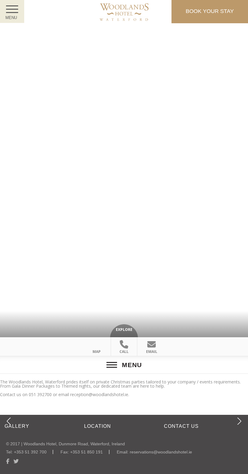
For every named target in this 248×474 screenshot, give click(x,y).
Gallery (17, 426)
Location (97, 426)
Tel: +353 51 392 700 (26, 452)
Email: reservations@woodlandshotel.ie (154, 452)
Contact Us (181, 426)
